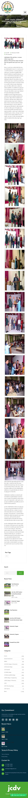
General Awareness (8, 658)
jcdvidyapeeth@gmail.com (10, 768)
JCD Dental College (8, 666)
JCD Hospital (7, 669)
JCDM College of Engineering (10, 677)
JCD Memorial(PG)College (9, 675)
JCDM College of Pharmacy (10, 680)
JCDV (5, 683)
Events (5, 656)
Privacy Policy (4, 756)
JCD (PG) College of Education (10, 664)
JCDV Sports (7, 688)
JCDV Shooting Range (9, 686)
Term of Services (5, 754)
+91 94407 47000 (9, 764)
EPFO (7, 556)
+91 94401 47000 (9, 766)
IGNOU (5, 661)
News (5, 691)
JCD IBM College (7, 672)
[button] (18, 795)
